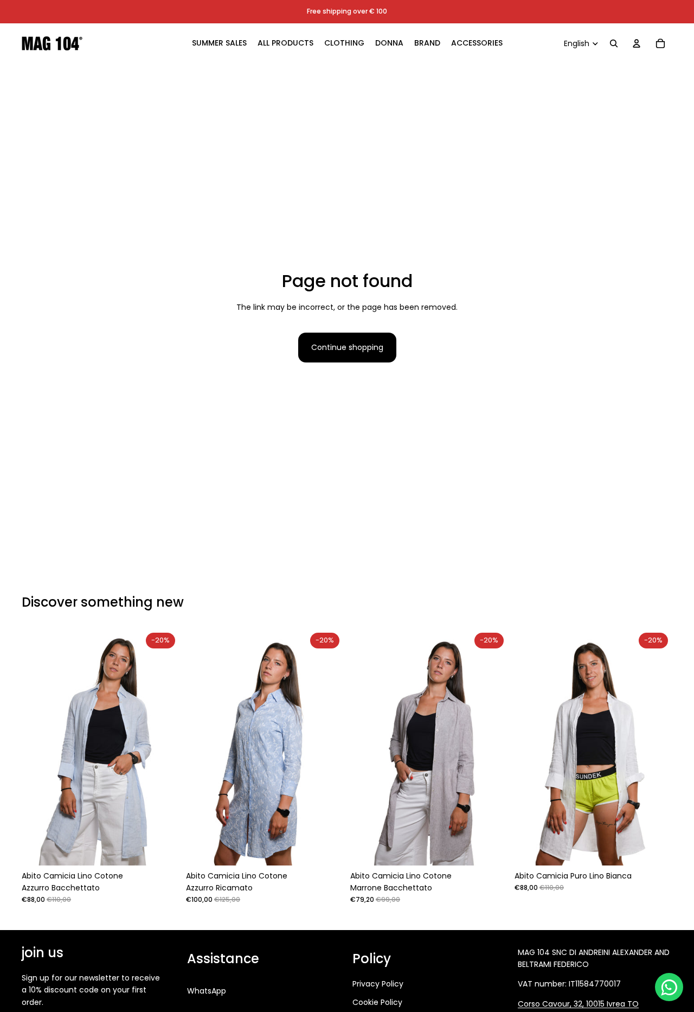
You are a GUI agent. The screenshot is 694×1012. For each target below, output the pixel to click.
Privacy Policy (377, 983)
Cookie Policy (377, 1002)
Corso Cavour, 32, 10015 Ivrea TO (578, 1003)
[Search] (614, 43)
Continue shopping (347, 347)
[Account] (636, 43)
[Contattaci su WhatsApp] (669, 987)
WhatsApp (206, 990)
